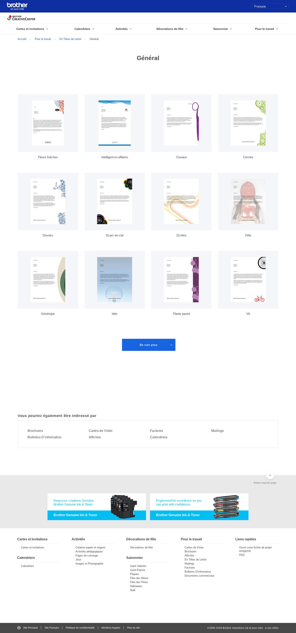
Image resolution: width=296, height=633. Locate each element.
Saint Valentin (138, 566)
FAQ (241, 554)
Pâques (134, 574)
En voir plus (149, 344)
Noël (132, 590)
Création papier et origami (90, 547)
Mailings (217, 430)
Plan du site (133, 627)
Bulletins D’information (44, 437)
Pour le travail (43, 39)
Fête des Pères (139, 582)
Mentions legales (110, 627)
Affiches (95, 437)
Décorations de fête (141, 547)
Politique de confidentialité (80, 627)
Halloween (136, 586)
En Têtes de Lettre (70, 39)
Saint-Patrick (137, 570)
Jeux (78, 559)
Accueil (22, 39)
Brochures (35, 430)
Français (260, 6)
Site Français (52, 627)
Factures (156, 430)
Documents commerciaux (199, 575)
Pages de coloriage (87, 555)
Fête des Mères (139, 578)
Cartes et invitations (32, 547)
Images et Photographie (89, 563)
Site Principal (30, 627)
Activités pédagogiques (89, 551)
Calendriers (159, 437)
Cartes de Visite (101, 430)
